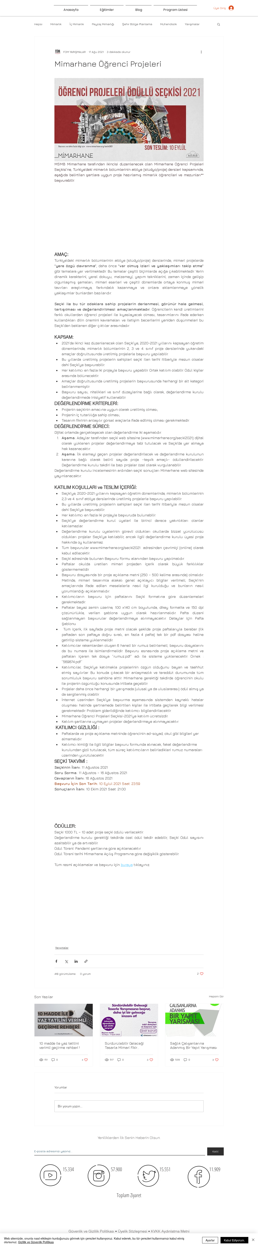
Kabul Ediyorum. (234, 1240)
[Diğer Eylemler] (201, 51)
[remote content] (129, 217)
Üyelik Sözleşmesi (133, 1231)
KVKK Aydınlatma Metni (170, 1231)
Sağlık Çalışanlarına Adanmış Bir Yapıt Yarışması (193, 1045)
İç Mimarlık (77, 24)
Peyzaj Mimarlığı (103, 24)
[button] (219, 24)
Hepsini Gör (216, 996)
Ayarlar (210, 1240)
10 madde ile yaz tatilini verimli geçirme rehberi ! (59, 1045)
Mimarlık (55, 24)
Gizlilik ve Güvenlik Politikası (36, 1242)
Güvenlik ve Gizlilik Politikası (91, 1231)
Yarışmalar (192, 24)
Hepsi (38, 24)
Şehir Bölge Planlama (137, 24)
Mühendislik (168, 24)
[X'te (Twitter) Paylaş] (66, 961)
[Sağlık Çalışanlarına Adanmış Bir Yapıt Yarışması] (194, 1020)
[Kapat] (253, 1240)
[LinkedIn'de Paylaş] (76, 961)
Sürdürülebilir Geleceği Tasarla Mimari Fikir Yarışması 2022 (124, 1045)
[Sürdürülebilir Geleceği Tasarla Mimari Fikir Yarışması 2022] (129, 1020)
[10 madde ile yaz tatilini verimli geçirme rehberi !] (63, 1020)
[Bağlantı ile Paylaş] (86, 961)
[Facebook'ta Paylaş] (56, 961)
